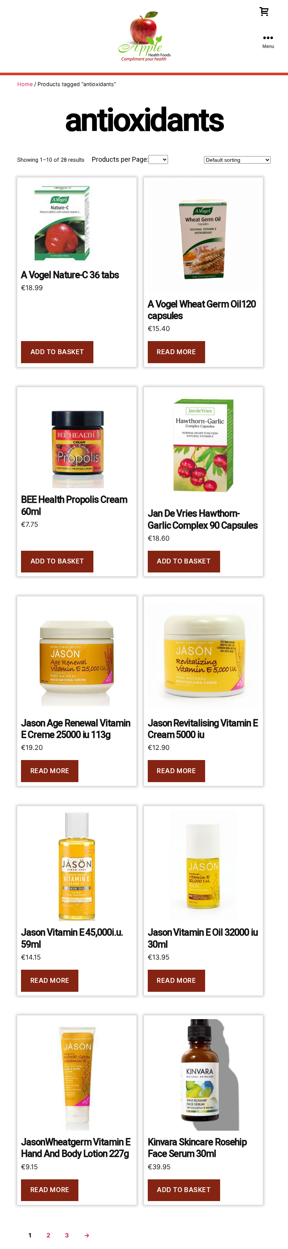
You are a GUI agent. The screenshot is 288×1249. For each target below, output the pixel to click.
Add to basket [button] (57, 352)
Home (25, 84)
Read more (176, 352)
